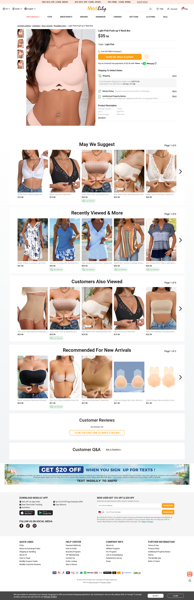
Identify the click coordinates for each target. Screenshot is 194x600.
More (174, 76)
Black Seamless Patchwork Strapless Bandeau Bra (38, 400)
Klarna (150, 555)
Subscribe (168, 505)
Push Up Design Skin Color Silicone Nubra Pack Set (134, 400)
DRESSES (84, 17)
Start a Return (71, 564)
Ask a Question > (113, 449)
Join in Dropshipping (114, 555)
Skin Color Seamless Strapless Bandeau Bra (163, 332)
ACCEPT (156, 596)
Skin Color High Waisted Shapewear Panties (35, 332)
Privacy (150, 522)
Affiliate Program (113, 548)
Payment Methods (73, 545)
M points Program (73, 552)
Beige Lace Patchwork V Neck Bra (160, 194)
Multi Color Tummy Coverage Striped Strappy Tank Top (136, 263)
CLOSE (175, 596)
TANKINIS (117, 17)
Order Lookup (71, 561)
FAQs (21, 545)
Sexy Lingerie (47, 26)
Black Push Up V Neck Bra (60, 194)
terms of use (93, 582)
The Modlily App (154, 558)
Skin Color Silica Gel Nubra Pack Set (64, 400)
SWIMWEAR (100, 17)
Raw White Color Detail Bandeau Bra (128, 194)
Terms (144, 522)
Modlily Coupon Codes (28, 561)
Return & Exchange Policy (29, 548)
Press (108, 561)
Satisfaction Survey (114, 558)
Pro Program (111, 552)
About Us (109, 545)
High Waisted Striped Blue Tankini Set (97, 263)
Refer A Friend (154, 561)
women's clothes (24, 26)
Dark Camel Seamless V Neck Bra (95, 400)
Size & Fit (23, 555)
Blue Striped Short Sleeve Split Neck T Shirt (163, 263)
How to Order (71, 548)
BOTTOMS (133, 17)
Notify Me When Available (120, 57)
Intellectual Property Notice (159, 552)
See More (102, 118)
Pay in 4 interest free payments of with (120, 63)
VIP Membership (72, 555)
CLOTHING (150, 17)
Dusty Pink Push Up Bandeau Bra (95, 194)
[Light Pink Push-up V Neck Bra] (60, 77)
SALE (165, 17)
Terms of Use (153, 545)
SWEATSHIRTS (66, 17)
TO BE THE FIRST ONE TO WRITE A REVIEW (97, 432)
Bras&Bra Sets (60, 26)
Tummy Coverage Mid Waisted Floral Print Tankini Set (71, 263)
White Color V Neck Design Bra (30, 194)
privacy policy (106, 582)
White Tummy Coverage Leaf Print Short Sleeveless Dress (41, 263)
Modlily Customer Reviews (30, 564)
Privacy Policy (153, 548)
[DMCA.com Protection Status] (137, 572)
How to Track (24, 558)
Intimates (36, 26)
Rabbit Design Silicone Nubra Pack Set (161, 400)
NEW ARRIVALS (33, 17)
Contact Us (70, 558)
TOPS (49, 17)
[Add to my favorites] (146, 56)
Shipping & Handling (27, 552)
